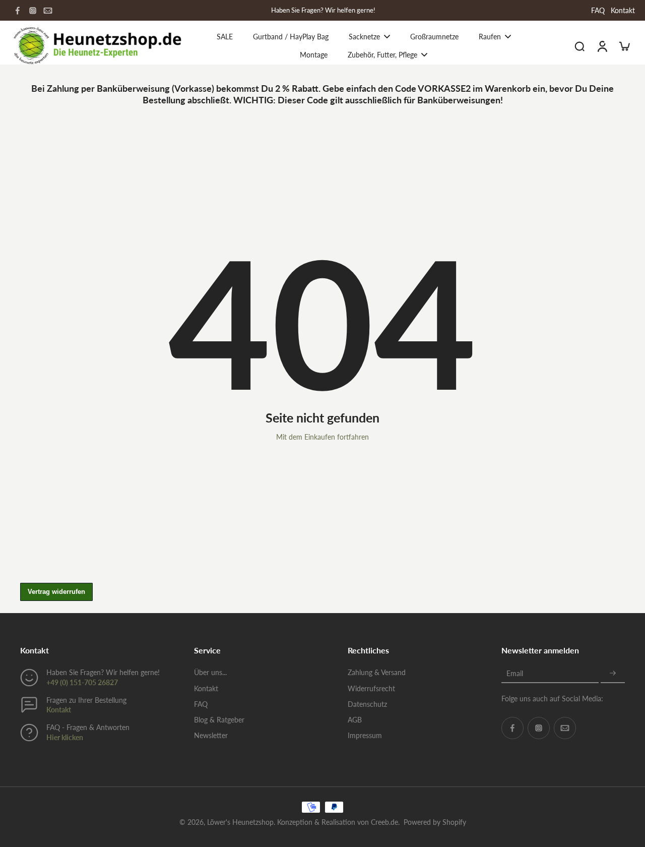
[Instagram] (32, 11)
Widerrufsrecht (371, 688)
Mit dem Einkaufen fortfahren (322, 437)
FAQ (598, 10)
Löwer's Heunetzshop (240, 822)
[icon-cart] (624, 46)
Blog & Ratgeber (219, 719)
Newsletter (211, 735)
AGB (355, 719)
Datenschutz (367, 704)
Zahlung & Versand (377, 672)
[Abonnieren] (613, 673)
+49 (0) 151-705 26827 (82, 682)
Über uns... (210, 672)
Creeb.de (384, 822)
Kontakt (623, 10)
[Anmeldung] (602, 46)
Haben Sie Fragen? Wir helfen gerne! (323, 10)
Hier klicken (64, 737)
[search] (579, 46)
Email (514, 673)
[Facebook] (17, 11)
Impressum (365, 735)
